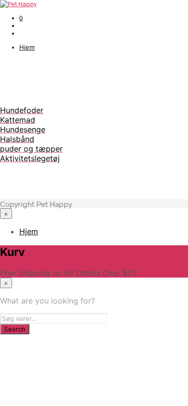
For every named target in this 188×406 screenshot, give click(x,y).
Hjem (27, 47)
